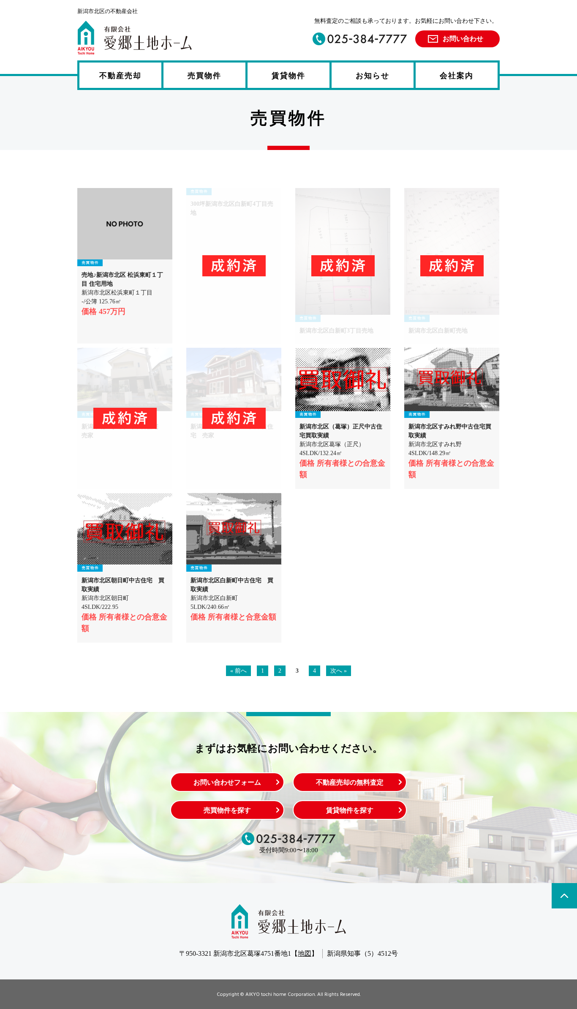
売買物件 (204, 75)
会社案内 (457, 75)
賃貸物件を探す (349, 810)
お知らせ (372, 75)
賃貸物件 (288, 75)
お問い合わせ (463, 38)
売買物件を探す (227, 810)
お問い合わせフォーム (227, 782)
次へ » (338, 671)
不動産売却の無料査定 (350, 782)
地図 (304, 953)
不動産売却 (120, 75)
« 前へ (238, 671)
